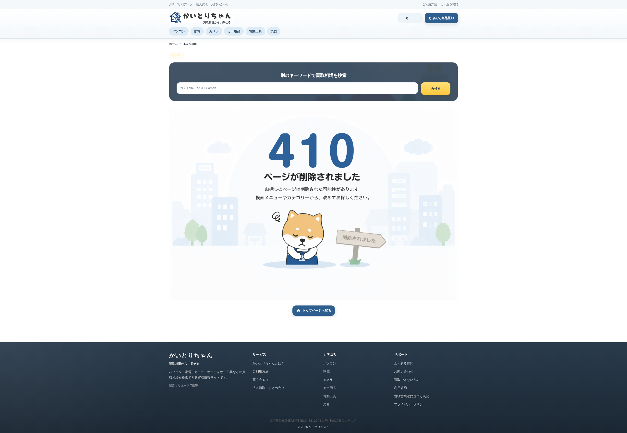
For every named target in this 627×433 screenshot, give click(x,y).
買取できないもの (407, 380)
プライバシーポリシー (410, 404)
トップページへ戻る (316, 310)
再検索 (436, 88)
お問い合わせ (220, 4)
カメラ (214, 31)
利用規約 (400, 388)
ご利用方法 (429, 4)
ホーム (173, 44)
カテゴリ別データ (181, 4)
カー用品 (234, 31)
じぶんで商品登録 (441, 18)
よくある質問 (449, 4)
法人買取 (202, 4)
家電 (197, 31)
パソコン (178, 31)
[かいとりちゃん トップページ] (201, 17)
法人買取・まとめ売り (268, 388)
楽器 (274, 31)
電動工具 (255, 31)
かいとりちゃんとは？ (268, 363)
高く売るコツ (262, 380)
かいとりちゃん (191, 355)
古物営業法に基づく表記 (411, 396)
